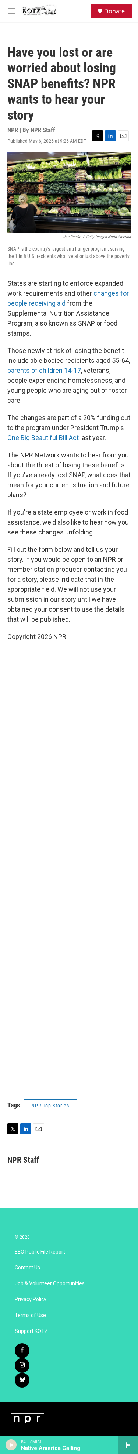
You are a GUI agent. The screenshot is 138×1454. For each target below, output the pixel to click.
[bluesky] (22, 1380)
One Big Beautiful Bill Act (43, 437)
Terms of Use (30, 1315)
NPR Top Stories (50, 1105)
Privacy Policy (30, 1299)
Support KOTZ (31, 1331)
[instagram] (22, 1365)
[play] (11, 1444)
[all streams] (128, 1445)
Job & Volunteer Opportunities (50, 1283)
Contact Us (27, 1268)
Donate (114, 11)
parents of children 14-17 (44, 370)
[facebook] (22, 1350)
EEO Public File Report (40, 1252)
